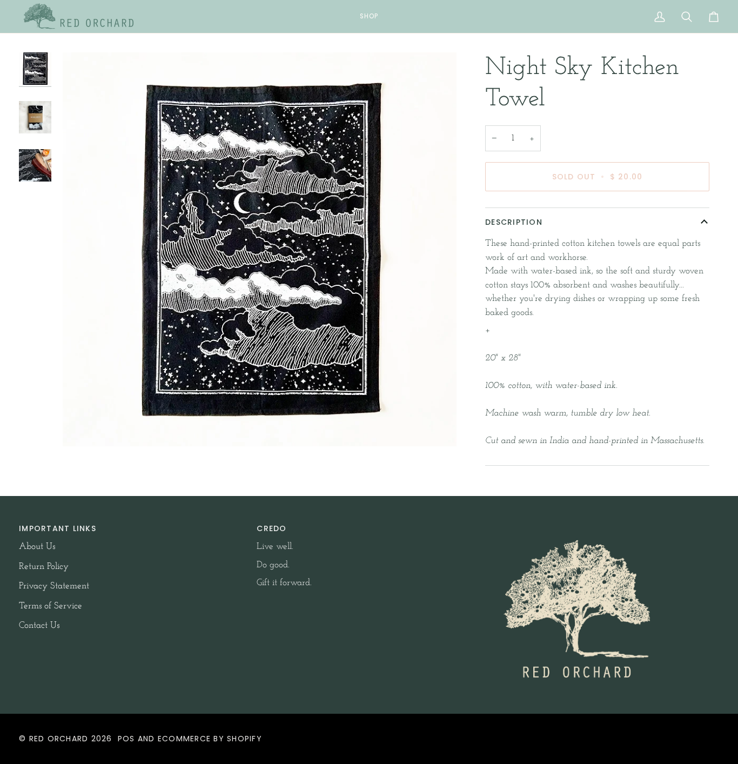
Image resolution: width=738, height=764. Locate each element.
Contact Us (39, 625)
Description (513, 222)
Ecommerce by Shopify (210, 738)
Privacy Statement (54, 586)
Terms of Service (50, 606)
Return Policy (44, 566)
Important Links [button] (57, 528)
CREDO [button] (271, 528)
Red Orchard (59, 738)
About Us (37, 546)
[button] (369, 16)
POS (126, 738)
